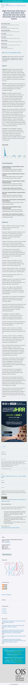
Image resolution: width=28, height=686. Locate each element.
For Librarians (4, 613)
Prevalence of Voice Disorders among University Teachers (14, 636)
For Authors (4, 611)
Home (2, 4)
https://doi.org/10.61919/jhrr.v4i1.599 (13, 52)
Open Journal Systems (6, 594)
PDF (4, 446)
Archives (6, 4)
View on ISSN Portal (6, 542)
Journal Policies (10, 659)
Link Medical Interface (18, 660)
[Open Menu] (1, 1)
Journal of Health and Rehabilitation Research (13, 1)
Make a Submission (7, 554)
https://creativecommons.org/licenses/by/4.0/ (10, 527)
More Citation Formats (6, 468)
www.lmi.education (20, 662)
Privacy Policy (19, 659)
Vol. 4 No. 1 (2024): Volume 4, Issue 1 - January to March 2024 (13, 5)
